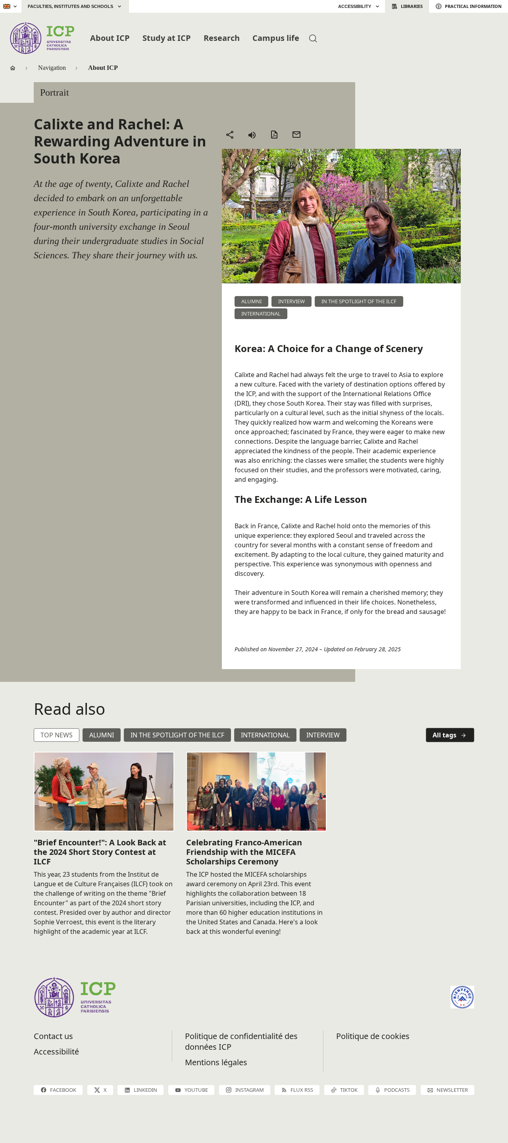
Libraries (412, 6)
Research (222, 38)
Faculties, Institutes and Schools (70, 6)
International (265, 735)
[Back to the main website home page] (148, 6)
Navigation (52, 67)
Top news (56, 735)
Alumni (101, 735)
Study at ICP (166, 38)
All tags (444, 735)
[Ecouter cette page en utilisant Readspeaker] (252, 134)
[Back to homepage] (42, 37)
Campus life (275, 38)
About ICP (110, 38)
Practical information (473, 6)
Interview (323, 735)
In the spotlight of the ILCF (177, 735)
